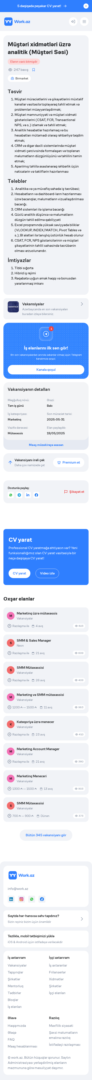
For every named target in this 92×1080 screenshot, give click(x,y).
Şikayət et (76, 491)
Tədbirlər (14, 993)
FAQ (11, 1039)
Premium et (71, 462)
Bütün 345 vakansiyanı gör (46, 835)
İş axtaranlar (58, 965)
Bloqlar (13, 1000)
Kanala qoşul (46, 369)
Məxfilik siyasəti (61, 1025)
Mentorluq (15, 986)
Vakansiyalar (17, 965)
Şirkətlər (14, 979)
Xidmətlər (56, 979)
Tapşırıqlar (15, 972)
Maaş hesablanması (22, 1046)
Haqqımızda (17, 1025)
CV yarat (19, 573)
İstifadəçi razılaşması (64, 1044)
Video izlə (47, 573)
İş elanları (15, 1006)
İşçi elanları (57, 993)
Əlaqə (12, 1032)
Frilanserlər (57, 972)
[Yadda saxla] (33, 69)
